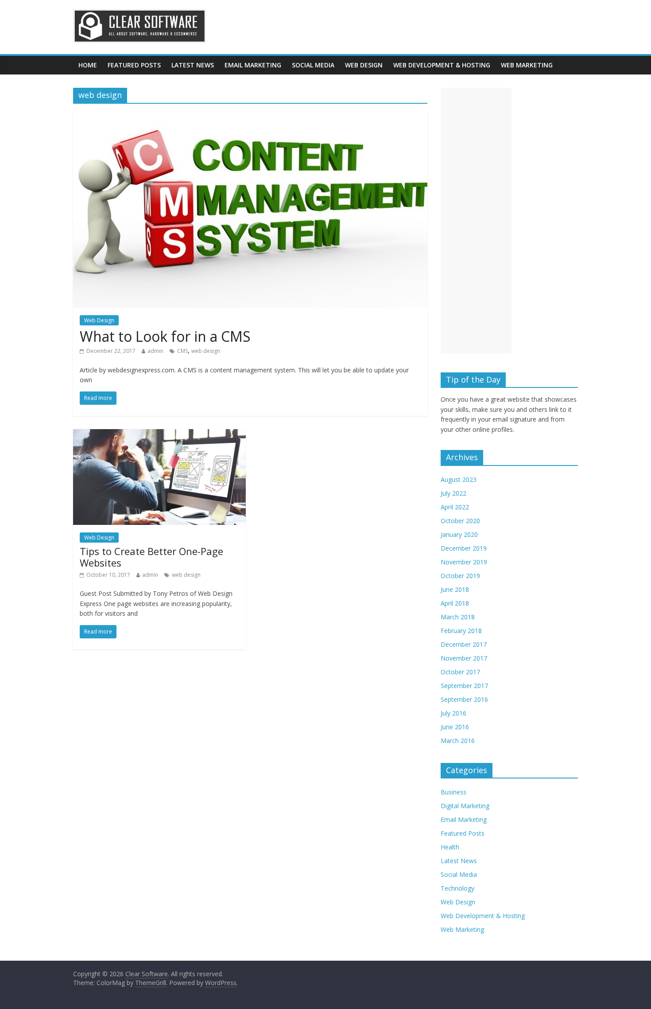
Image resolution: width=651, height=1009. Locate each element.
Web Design (364, 65)
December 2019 (464, 548)
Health (450, 847)
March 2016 (458, 740)
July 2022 (453, 493)
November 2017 (464, 658)
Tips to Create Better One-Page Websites (151, 556)
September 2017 (464, 685)
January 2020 (459, 534)
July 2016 (453, 713)
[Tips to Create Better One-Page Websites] (159, 434)
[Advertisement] (476, 221)
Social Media (313, 65)
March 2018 (458, 617)
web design (205, 351)
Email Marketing (253, 65)
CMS (182, 351)
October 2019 (460, 575)
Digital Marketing (465, 806)
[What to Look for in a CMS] (250, 116)
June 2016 (455, 727)
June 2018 (455, 589)
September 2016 (464, 699)
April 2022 (455, 507)
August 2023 (459, 479)
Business (453, 792)
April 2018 (455, 603)
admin (155, 351)
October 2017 (460, 672)
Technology (457, 888)
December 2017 (464, 644)
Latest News (192, 65)
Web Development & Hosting (441, 65)
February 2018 (461, 630)
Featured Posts (134, 65)
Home (87, 65)
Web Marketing (527, 65)
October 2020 (460, 520)
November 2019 (464, 562)
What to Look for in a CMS (165, 336)
